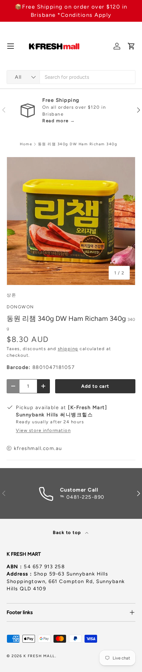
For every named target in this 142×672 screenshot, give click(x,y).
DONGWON (20, 306)
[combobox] (71, 77)
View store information (43, 430)
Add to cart (95, 386)
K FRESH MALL (39, 656)
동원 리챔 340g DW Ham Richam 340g (78, 144)
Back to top (68, 532)
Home (26, 144)
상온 (11, 294)
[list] (71, 221)
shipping (68, 348)
